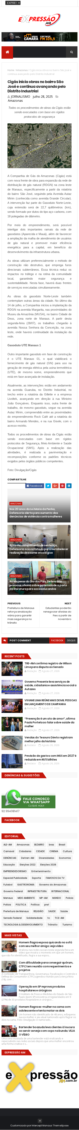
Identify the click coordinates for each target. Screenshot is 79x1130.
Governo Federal (13, 891)
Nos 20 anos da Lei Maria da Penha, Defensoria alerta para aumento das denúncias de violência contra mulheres (35, 512)
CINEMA (53, 851)
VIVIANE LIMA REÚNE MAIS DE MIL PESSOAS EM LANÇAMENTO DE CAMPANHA (51, 702)
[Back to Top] (40, 1121)
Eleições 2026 (48, 864)
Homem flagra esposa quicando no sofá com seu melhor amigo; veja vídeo (45, 944)
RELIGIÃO (39, 911)
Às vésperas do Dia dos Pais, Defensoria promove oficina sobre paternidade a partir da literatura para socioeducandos (38, 585)
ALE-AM (7, 844)
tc (48, 918)
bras (51, 844)
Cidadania (25, 851)
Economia (65, 858)
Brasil (62, 844)
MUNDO (56, 898)
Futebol (7, 884)
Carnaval (8, 851)
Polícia (7, 904)
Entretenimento (41, 871)
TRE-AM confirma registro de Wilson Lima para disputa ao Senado (48, 665)
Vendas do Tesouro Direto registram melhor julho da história (49, 739)
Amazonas (22, 70)
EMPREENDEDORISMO (15, 871)
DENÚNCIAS (9, 858)
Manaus (8, 898)
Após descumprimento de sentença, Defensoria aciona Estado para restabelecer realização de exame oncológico (38, 549)
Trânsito (53, 924)
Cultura (67, 851)
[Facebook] (71, 3)
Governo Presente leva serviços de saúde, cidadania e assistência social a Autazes (50, 685)
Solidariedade (34, 918)
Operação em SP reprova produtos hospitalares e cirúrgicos (42, 988)
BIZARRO (39, 844)
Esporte (36, 878)
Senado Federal (12, 918)
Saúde (64, 911)
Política (35, 904)
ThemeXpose (60, 1125)
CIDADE (40, 851)
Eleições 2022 (27, 864)
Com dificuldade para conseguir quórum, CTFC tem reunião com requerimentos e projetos (46, 966)
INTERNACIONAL (60, 891)
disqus (71, 640)
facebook (57, 640)
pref (46, 904)
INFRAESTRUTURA (37, 891)
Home (10, 70)
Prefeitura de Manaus (16, 911)
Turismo (67, 924)
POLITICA (21, 904)
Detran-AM (27, 858)
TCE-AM (59, 918)
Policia (69, 898)
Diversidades (46, 858)
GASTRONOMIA (25, 884)
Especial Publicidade (15, 878)
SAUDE (52, 911)
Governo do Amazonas (52, 884)
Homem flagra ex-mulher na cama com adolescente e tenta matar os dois (45, 1008)
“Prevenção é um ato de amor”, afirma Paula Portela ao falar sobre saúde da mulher (50, 722)
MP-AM (44, 898)
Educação (9, 864)
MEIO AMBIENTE (26, 898)
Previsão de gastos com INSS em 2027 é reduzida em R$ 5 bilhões (50, 757)
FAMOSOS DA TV (55, 878)
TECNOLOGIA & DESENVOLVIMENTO (23, 924)
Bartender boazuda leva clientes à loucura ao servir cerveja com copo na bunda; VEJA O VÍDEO (47, 1030)
